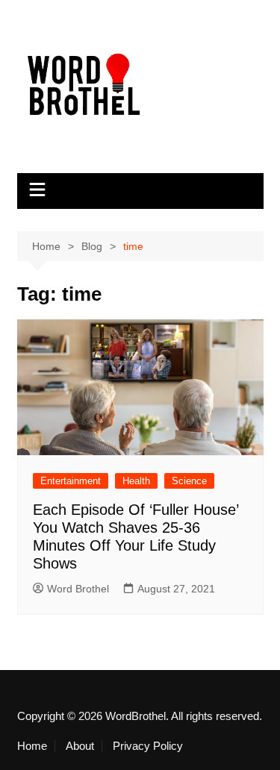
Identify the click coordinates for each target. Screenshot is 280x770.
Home (32, 746)
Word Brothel (78, 589)
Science (189, 480)
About (80, 746)
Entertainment (70, 480)
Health (136, 480)
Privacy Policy (148, 746)
